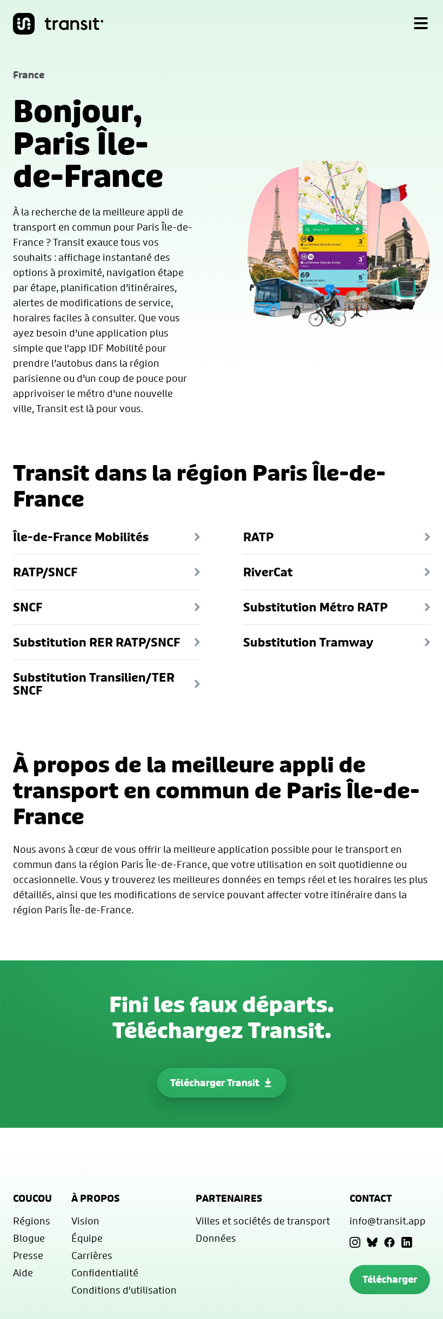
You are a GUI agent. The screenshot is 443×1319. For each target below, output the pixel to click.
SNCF (27, 607)
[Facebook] (389, 1242)
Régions (31, 1221)
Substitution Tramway (308, 642)
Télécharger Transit (214, 1082)
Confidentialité (104, 1272)
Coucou (32, 1198)
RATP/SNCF (45, 572)
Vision (85, 1221)
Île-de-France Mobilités (81, 537)
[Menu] (421, 24)
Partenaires (229, 1198)
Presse (28, 1255)
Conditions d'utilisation (124, 1290)
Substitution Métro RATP (315, 607)
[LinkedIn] (406, 1242)
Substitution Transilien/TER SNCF (93, 683)
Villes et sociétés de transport (263, 1221)
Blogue (29, 1238)
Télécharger (390, 1279)
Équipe (87, 1238)
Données (216, 1238)
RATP (258, 537)
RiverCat (268, 572)
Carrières (91, 1255)
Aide (23, 1272)
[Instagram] (355, 1242)
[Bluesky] (372, 1242)
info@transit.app (388, 1221)
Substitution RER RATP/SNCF (96, 642)
